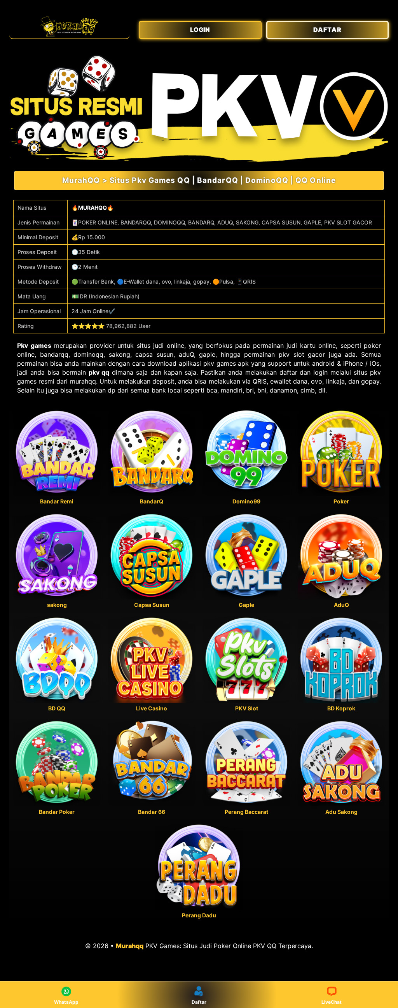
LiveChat (331, 1002)
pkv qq (99, 372)
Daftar (199, 1002)
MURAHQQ (92, 207)
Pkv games (34, 345)
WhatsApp (66, 1002)
